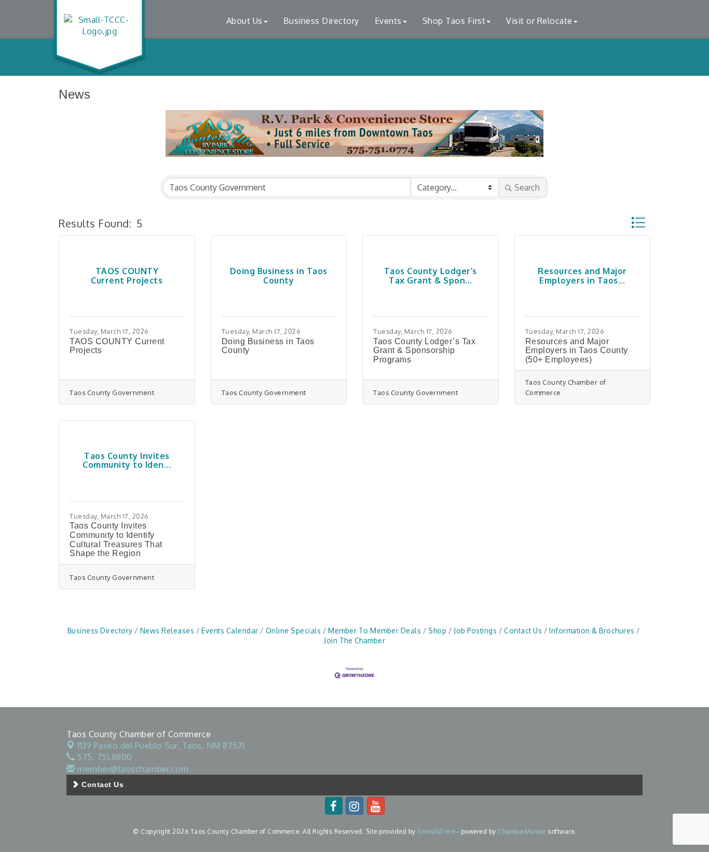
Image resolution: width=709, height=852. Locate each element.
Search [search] (527, 187)
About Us (244, 21)
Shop (437, 630)
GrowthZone (436, 831)
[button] (638, 222)
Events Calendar (229, 630)
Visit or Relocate (539, 21)
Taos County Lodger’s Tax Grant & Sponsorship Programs (424, 350)
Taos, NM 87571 (161, 745)
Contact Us (523, 630)
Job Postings (475, 630)
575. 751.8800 (103, 757)
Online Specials (293, 630)
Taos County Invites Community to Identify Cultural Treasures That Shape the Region (116, 539)
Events (388, 21)
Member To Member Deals (374, 630)
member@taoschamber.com (131, 769)
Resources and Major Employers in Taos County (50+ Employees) (576, 350)
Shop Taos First (454, 21)
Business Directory (321, 21)
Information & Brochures (592, 630)
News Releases (167, 630)
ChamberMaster (522, 831)
